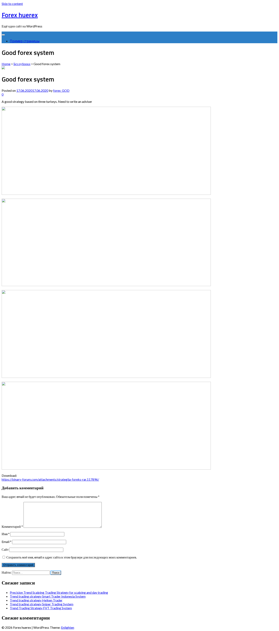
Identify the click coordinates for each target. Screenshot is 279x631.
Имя (6, 534)
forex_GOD (61, 90)
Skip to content (12, 4)
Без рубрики (21, 64)
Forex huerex (20, 15)
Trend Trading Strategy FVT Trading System (41, 608)
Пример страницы (24, 41)
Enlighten (67, 627)
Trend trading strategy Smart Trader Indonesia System (48, 596)
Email (6, 542)
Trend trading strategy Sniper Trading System (41, 604)
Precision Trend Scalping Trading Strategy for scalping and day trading (59, 592)
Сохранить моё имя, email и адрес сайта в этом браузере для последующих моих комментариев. (71, 557)
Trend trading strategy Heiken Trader (36, 600)
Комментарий (12, 526)
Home (6, 64)
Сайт (5, 549)
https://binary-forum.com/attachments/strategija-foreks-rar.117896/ (50, 479)
